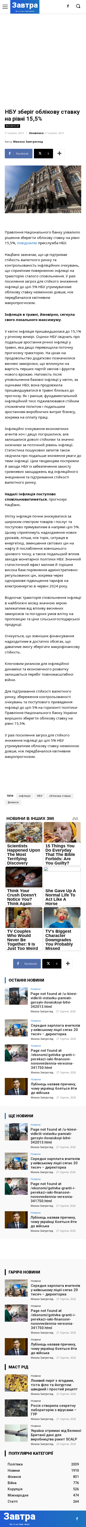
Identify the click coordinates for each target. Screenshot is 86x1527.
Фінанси (12, 126)
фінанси (13, 802)
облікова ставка (60, 795)
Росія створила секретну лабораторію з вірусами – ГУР (53, 1409)
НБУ (40, 795)
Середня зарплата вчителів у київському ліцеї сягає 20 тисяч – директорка (55, 1029)
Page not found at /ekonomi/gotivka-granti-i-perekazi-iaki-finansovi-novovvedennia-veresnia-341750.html (53, 1059)
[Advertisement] (43, 59)
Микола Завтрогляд (28, 141)
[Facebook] (68, 6)
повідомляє (27, 242)
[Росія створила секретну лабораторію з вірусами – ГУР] (16, 1408)
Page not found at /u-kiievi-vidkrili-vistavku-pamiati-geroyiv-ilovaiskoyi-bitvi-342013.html (54, 1000)
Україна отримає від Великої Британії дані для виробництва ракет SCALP (56, 1435)
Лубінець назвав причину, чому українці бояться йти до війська (54, 1088)
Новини (36, 989)
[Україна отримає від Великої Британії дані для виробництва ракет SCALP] (16, 1433)
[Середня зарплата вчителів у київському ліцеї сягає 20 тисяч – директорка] (16, 1027)
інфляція (24, 795)
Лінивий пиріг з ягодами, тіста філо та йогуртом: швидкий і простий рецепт (54, 1384)
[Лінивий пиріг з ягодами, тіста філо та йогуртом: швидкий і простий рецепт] (16, 1383)
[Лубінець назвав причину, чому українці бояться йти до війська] (16, 1086)
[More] (59, 153)
